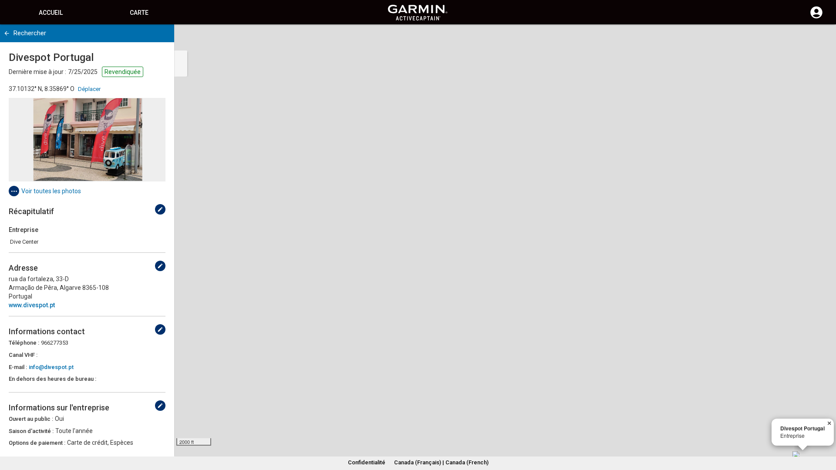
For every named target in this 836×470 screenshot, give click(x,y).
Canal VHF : (23, 355)
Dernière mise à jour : (37, 71)
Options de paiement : (37, 443)
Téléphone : (24, 342)
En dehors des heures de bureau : (52, 379)
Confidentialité (366, 462)
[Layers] (821, 39)
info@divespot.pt (51, 367)
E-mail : (18, 367)
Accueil (51, 12)
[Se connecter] (816, 17)
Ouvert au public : (31, 419)
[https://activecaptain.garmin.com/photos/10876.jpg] (87, 139)
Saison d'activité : (31, 431)
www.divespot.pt (32, 305)
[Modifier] (160, 209)
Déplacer (89, 89)
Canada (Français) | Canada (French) (441, 462)
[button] (825, 430)
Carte (139, 12)
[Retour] (6, 33)
